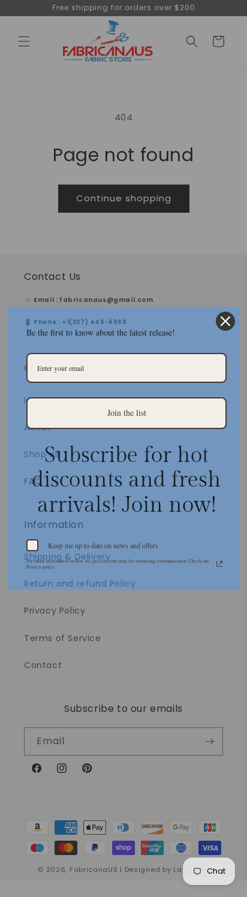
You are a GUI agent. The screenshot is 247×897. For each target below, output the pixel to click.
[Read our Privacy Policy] (219, 564)
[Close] (225, 321)
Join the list (126, 412)
